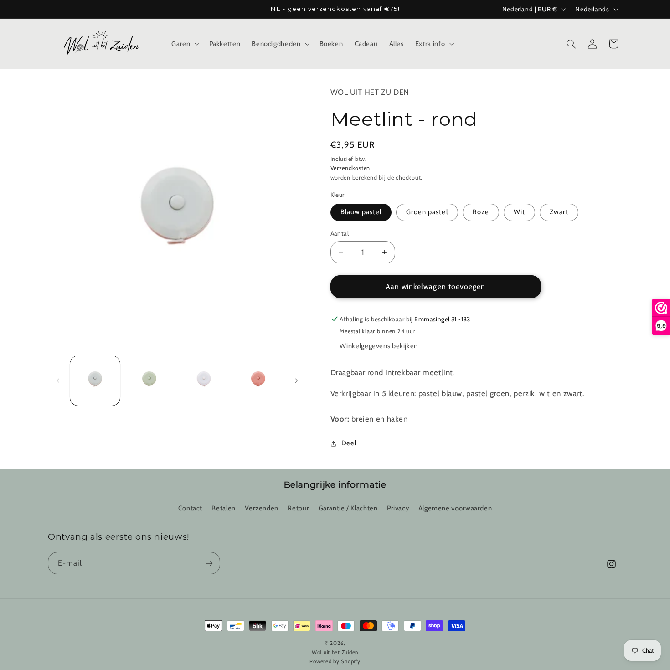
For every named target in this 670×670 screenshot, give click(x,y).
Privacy (398, 508)
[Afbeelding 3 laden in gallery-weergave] (204, 381)
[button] (184, 44)
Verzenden (261, 508)
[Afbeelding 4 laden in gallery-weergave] (258, 381)
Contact (190, 508)
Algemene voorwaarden (455, 508)
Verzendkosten (350, 168)
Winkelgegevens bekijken (379, 346)
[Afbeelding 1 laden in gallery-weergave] (95, 381)
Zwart (559, 212)
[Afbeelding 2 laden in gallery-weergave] (149, 381)
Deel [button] (348, 443)
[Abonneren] (209, 563)
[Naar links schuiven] (58, 381)
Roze (481, 212)
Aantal (339, 233)
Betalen (223, 508)
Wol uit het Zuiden (369, 92)
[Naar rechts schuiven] (296, 381)
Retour (298, 508)
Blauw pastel (361, 212)
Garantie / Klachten (348, 508)
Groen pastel (427, 212)
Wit (519, 212)
